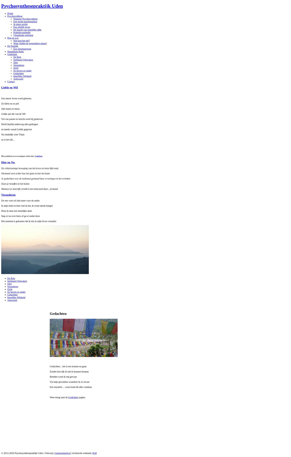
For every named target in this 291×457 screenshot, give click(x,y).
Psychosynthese (14, 16)
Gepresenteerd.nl (62, 453)
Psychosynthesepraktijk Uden (32, 6)
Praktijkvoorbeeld (21, 32)
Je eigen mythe (20, 24)
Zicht (15, 68)
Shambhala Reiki (15, 51)
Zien (15, 62)
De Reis (17, 57)
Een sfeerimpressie (22, 49)
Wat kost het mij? (21, 40)
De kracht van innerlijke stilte (27, 29)
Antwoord (18, 79)
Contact (11, 81)
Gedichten (12, 54)
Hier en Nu (8, 162)
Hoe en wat (12, 38)
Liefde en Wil (9, 87)
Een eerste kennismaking (25, 21)
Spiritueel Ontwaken (23, 60)
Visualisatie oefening (23, 35)
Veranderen (18, 65)
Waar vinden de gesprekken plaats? (30, 43)
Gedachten (18, 73)
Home (10, 13)
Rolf (94, 453)
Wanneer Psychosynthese (25, 19)
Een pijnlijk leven (21, 27)
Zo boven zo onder (22, 70)
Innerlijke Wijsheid (22, 76)
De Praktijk (12, 46)
